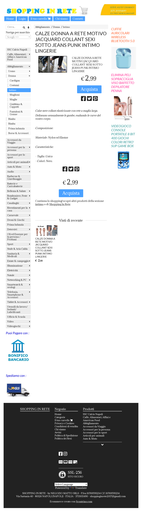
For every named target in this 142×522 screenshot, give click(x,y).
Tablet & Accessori (17, 302)
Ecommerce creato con (71, 501)
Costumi (14, 85)
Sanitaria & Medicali (13, 255)
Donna (56, 27)
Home (10, 18)
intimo (39, 204)
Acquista (89, 89)
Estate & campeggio (18, 261)
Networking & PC (16, 279)
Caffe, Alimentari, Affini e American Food (17, 57)
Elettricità (12, 270)
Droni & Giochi (15, 219)
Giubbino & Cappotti (16, 105)
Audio (10, 171)
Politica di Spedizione (66, 435)
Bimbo (11, 118)
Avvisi (58, 432)
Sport (10, 244)
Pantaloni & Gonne (16, 113)
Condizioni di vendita (66, 426)
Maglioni (15, 94)
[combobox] (18, 37)
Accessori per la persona (16, 148)
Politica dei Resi (63, 438)
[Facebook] (61, 454)
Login (22, 18)
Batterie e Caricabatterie (15, 185)
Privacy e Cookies (64, 423)
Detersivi (12, 229)
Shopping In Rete (59, 204)
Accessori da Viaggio (14, 141)
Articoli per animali (18, 162)
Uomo (11, 71)
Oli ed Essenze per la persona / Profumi (17, 237)
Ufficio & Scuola (16, 316)
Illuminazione (15, 265)
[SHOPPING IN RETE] (71, 12)
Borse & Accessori (18, 133)
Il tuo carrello (39, 18)
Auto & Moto (14, 166)
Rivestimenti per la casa (17, 209)
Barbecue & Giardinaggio (14, 177)
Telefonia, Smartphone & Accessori (15, 294)
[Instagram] (65, 454)
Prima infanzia (16, 128)
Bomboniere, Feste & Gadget (17, 197)
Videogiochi (13, 326)
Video (10, 321)
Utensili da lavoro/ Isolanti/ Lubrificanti (17, 309)
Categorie (60, 417)
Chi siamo (61, 18)
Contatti (78, 18)
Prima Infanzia (15, 224)
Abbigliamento (42, 27)
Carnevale (12, 215)
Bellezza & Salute (16, 191)
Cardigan (15, 80)
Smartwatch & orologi (15, 286)
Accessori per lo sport (16, 156)
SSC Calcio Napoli (17, 49)
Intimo (66, 27)
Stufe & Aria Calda (17, 248)
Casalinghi (13, 203)
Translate (81, 488)
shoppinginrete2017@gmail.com (108, 496)
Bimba (11, 123)
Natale (10, 275)
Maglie (13, 99)
